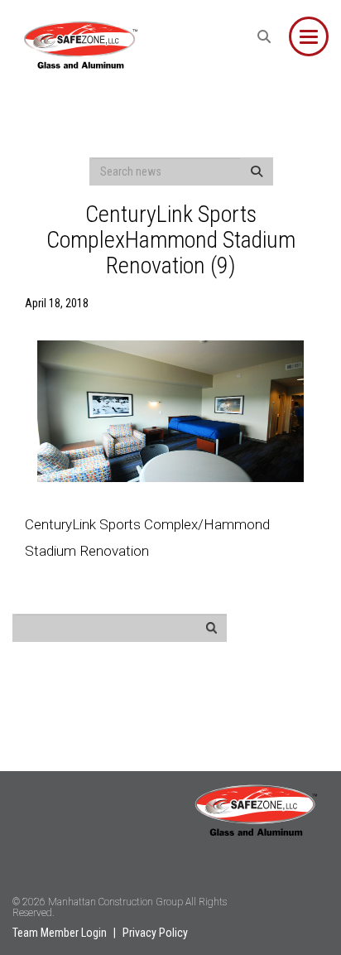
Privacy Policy (155, 932)
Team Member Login (59, 932)
